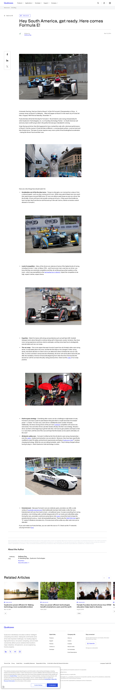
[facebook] (7, 54)
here (32, 527)
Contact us (51, 646)
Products (51, 638)
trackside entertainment (35, 510)
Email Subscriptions (72, 652)
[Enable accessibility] (3, 686)
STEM (79, 613)
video (69, 357)
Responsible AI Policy (41, 663)
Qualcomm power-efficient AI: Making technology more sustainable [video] (19, 606)
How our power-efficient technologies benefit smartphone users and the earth (55, 606)
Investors (70, 643)
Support (51, 640)
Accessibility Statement (29, 663)
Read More (21, 560)
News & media (71, 646)
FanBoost (57, 424)
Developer (51, 649)
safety (29, 438)
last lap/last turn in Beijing (52, 272)
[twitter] (7, 66)
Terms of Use (7, 663)
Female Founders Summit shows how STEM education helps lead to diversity (94, 606)
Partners (51, 643)
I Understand (52, 685)
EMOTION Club (71, 518)
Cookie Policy (19, 663)
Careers (69, 640)
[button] (57, 663)
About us (70, 638)
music (58, 516)
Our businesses (71, 649)
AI (5, 613)
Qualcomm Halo (68, 440)
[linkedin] (7, 60)
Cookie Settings (38, 685)
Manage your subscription (92, 648)
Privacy (13, 663)
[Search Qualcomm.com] (98, 3)
